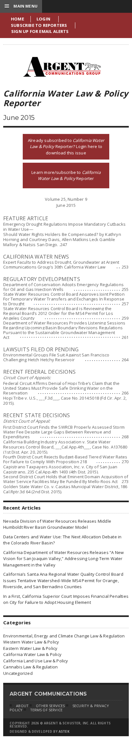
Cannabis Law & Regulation (30, 667)
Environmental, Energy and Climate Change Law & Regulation (64, 636)
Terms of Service (46, 709)
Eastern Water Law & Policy (30, 648)
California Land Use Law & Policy (35, 661)
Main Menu (20, 6)
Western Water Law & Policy (31, 642)
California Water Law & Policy (32, 654)
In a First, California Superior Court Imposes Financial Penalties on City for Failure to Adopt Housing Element (65, 599)
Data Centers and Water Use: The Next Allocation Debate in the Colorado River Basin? (62, 540)
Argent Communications (62, 66)
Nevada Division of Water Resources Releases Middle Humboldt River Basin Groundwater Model (57, 524)
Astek (64, 731)
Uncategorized (18, 673)
